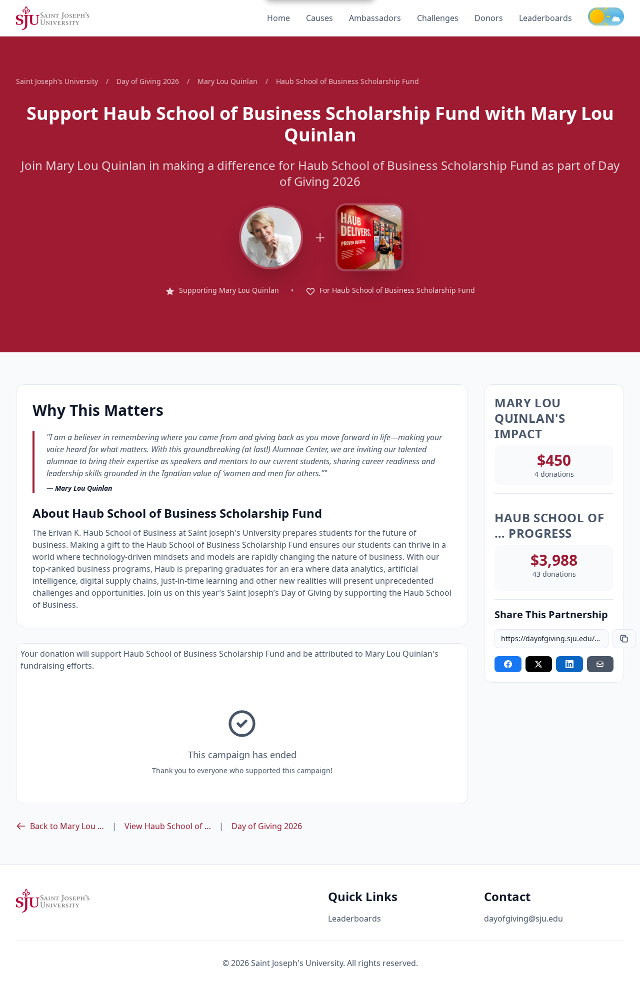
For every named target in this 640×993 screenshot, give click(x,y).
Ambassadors (375, 17)
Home (278, 17)
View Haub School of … (167, 826)
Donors (488, 17)
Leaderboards (545, 17)
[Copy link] (624, 638)
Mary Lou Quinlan (228, 81)
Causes (319, 17)
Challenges (437, 17)
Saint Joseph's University (57, 81)
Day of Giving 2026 (147, 81)
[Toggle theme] (606, 16)
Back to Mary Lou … (67, 826)
